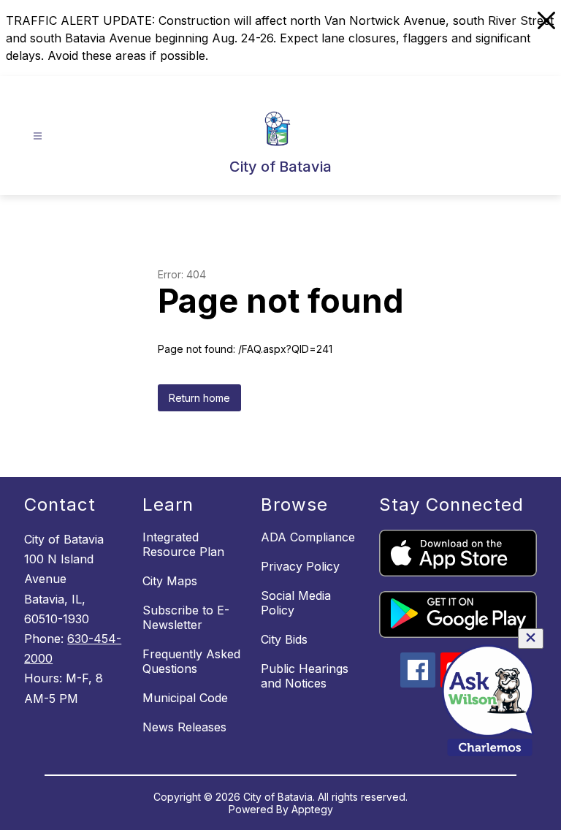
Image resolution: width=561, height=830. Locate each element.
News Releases (184, 727)
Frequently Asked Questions (191, 661)
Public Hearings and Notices (304, 675)
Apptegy (312, 809)
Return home (199, 398)
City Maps (169, 581)
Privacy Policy (300, 566)
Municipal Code (185, 697)
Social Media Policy (296, 602)
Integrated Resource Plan (183, 544)
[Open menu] (37, 136)
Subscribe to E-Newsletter (185, 617)
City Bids (284, 639)
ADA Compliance (308, 537)
